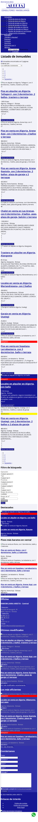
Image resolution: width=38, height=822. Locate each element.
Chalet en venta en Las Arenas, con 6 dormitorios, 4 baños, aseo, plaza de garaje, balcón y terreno (19, 213)
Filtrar (3, 503)
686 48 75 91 (5, 618)
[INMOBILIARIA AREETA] (15, 11)
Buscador (7, 35)
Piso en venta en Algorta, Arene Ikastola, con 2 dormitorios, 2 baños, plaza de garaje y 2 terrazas (18, 173)
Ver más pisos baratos (9, 595)
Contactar (4, 791)
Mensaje (4, 772)
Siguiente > (8, 79)
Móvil (3, 764)
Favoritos (7, 43)
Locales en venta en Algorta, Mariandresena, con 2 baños (16, 284)
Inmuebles (8, 17)
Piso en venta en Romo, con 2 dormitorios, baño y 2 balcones (14, 551)
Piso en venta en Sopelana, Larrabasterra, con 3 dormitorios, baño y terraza (16, 349)
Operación (4, 472)
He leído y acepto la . (17, 789)
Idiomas (7, 47)
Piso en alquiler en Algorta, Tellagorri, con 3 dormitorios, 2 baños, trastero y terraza (18, 94)
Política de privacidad (24, 789)
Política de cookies (21, 803)
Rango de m (5, 496)
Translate (15, 51)
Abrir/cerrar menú (7, 2)
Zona (2, 488)
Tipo (2, 476)
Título (3, 755)
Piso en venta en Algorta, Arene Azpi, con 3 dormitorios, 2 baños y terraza (18, 133)
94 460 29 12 (5, 26)
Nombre (4, 760)
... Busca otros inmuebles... (17, 33)
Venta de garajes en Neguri (17, 25)
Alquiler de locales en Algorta (18, 27)
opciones (4, 501)
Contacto (7, 41)
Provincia (4, 480)
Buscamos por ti (10, 45)
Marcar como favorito (7, 120)
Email (3, 768)
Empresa (7, 39)
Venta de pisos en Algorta (17, 19)
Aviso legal (21, 807)
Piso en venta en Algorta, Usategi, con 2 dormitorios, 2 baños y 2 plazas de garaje (17, 421)
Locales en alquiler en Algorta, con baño (18, 518)
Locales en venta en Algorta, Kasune (16, 529)
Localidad (4, 484)
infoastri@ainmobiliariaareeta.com (13, 626)
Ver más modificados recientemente (13, 685)
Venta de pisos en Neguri (17, 21)
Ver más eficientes (7, 747)
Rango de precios (7, 492)
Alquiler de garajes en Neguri (18, 29)
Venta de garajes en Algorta (17, 23)
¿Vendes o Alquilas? (11, 37)
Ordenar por (5, 63)
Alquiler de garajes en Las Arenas (19, 31)
